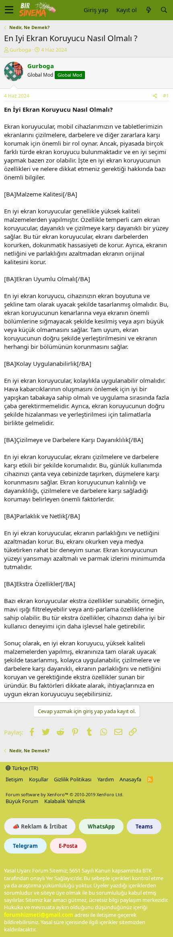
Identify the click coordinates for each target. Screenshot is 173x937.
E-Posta (68, 845)
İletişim (14, 779)
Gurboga (20, 49)
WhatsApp (101, 826)
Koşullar (38, 779)
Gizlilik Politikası (72, 779)
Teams (144, 826)
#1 (166, 95)
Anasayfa (130, 779)
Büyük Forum (22, 801)
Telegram (25, 845)
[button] (9, 10)
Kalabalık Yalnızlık (64, 801)
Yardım (105, 779)
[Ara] (163, 9)
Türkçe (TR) (24, 768)
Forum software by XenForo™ (65, 794)
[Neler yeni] (148, 9)
